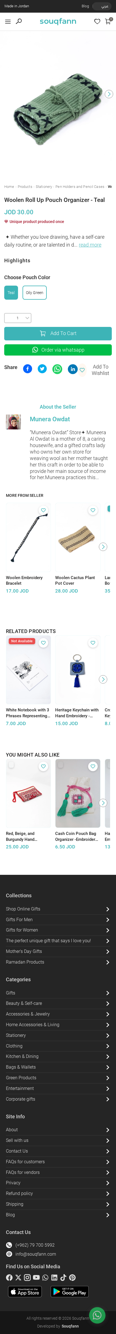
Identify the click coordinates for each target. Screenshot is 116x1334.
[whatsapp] (45, 1278)
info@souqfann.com (35, 1254)
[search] (18, 21)
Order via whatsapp (62, 350)
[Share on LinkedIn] (73, 369)
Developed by (58, 1326)
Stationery (44, 187)
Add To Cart (63, 333)
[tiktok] (63, 1278)
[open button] (8, 21)
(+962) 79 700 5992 (35, 1245)
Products (25, 187)
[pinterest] (72, 1278)
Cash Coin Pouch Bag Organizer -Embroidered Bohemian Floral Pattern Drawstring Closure (77, 836)
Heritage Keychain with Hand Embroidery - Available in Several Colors (77, 713)
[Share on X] (42, 368)
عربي (104, 6)
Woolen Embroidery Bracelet (24, 580)
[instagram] (27, 1278)
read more (90, 245)
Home (9, 187)
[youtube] (36, 1278)
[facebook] (9, 1278)
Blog (85, 6)
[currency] (96, 6)
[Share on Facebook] (27, 368)
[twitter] (18, 1278)
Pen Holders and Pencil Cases (79, 187)
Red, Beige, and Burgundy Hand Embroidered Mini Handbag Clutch (22, 836)
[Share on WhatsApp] (57, 369)
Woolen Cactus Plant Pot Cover (75, 580)
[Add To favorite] (43, 510)
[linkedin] (54, 1278)
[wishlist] (97, 21)
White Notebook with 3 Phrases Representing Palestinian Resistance (27, 713)
